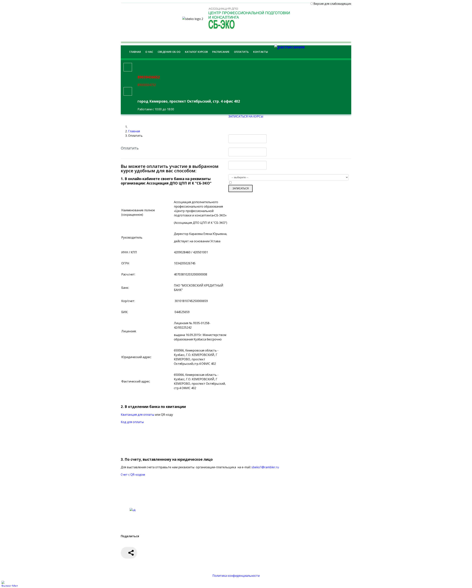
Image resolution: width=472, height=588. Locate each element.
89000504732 (147, 85)
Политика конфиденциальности (236, 576)
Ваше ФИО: (237, 132)
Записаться (240, 188)
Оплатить (241, 52)
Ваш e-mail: (237, 159)
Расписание (221, 52)
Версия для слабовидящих (332, 4)
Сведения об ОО (169, 52)
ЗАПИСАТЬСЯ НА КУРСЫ (245, 116)
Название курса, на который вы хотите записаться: (265, 172)
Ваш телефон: (239, 145)
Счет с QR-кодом (133, 475)
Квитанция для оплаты (138, 415)
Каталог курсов (196, 52)
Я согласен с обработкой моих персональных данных (271, 183)
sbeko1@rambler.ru (265, 467)
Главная (135, 52)
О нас (149, 52)
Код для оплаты (132, 422)
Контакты (260, 52)
